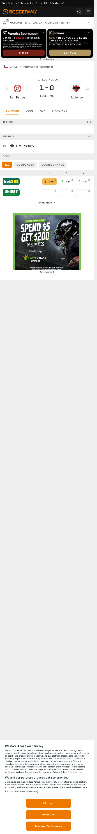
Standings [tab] (59, 110)
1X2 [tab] (7, 164)
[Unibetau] (11, 192)
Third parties (75, 772)
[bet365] (11, 181)
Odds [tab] (29, 110)
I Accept (48, 803)
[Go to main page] (23, 11)
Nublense (76, 97)
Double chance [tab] (52, 164)
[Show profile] (17, 88)
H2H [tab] (42, 110)
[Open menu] (88, 11)
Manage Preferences (48, 826)
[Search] (79, 11)
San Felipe (17, 97)
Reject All (48, 814)
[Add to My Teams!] (6, 88)
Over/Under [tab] (25, 164)
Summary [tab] (12, 110)
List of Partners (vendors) (21, 791)
